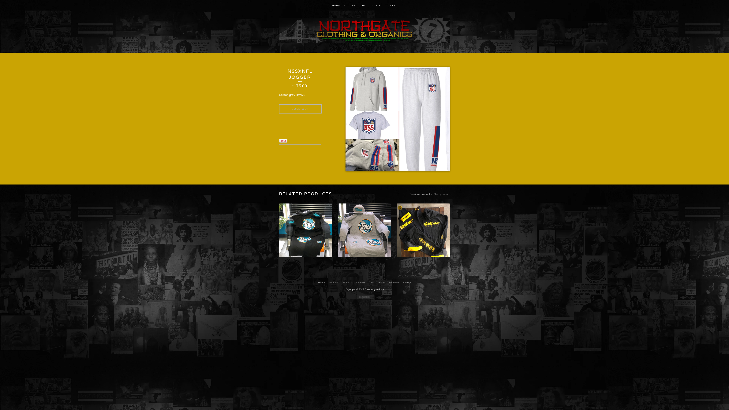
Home (321, 282)
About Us (359, 5)
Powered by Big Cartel (364, 297)
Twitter (381, 282)
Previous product (420, 194)
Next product (441, 194)
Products (339, 5)
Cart (394, 5)
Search (407, 282)
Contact (378, 5)
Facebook (394, 282)
